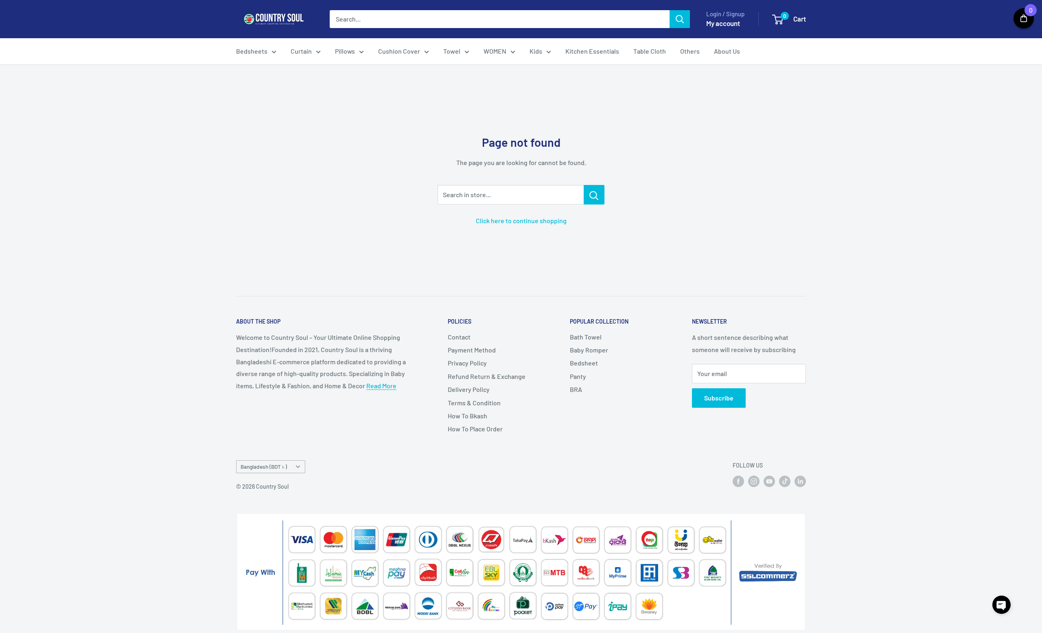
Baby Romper (589, 350)
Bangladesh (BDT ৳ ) (264, 466)
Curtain (301, 51)
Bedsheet (584, 363)
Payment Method (472, 350)
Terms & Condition (474, 403)
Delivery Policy (469, 389)
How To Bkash (467, 416)
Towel (451, 51)
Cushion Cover (399, 51)
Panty (578, 376)
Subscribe (718, 398)
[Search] (680, 19)
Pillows (345, 51)
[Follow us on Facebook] (738, 481)
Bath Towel (586, 337)
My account (723, 23)
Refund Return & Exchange (486, 376)
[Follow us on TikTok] (784, 481)
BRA (576, 389)
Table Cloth (649, 51)
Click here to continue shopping (521, 220)
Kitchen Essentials (592, 51)
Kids (536, 51)
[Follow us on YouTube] (769, 481)
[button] (1001, 605)
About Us (727, 51)
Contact (459, 337)
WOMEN (495, 51)
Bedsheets (251, 51)
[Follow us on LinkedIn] (800, 481)
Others (690, 51)
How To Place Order (475, 429)
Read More (381, 385)
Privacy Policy (467, 363)
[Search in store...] (594, 194)
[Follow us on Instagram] (754, 481)
